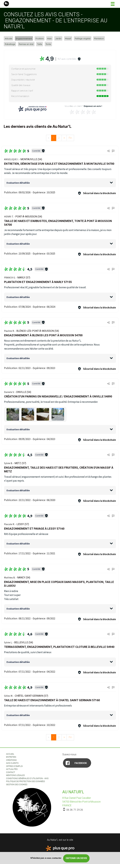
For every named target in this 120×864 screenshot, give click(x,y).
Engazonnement (24, 38)
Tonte (48, 44)
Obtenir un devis (76, 858)
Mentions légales (15, 775)
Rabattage (10, 44)
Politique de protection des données (25, 781)
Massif (68, 38)
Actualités (12, 769)
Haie (49, 38)
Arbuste (8, 38)
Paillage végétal (82, 38)
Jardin (58, 38)
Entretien (11, 757)
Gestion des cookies (16, 784)
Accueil (10, 754)
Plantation (99, 38)
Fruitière (40, 38)
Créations (11, 760)
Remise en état (26, 44)
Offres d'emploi (14, 766)
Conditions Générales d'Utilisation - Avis (27, 778)
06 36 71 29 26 (74, 809)
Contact (10, 772)
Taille (39, 44)
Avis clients (12, 763)
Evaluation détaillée (18, 182)
